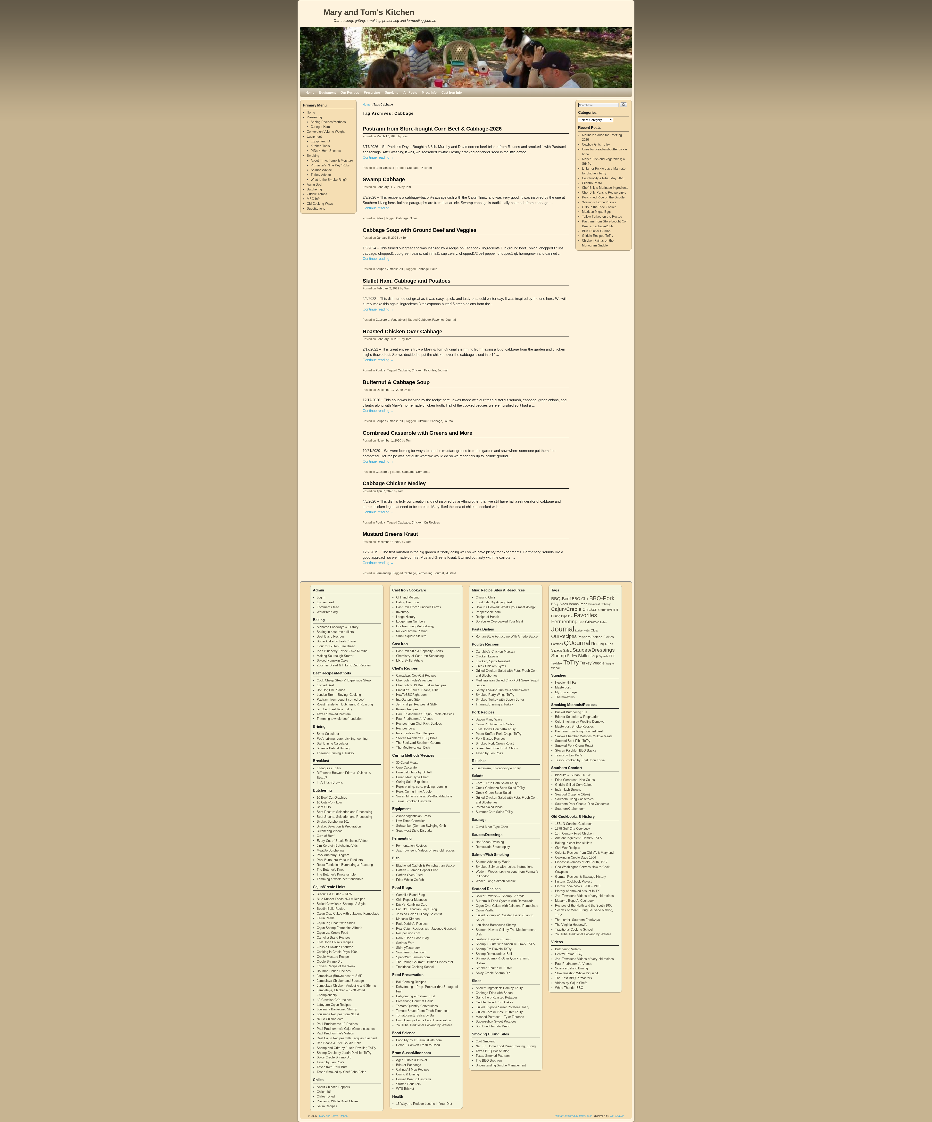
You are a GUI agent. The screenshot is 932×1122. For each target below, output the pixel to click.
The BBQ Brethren (489, 1060)
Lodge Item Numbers (410, 621)
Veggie (598, 663)
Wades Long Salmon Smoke (496, 881)
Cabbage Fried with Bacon (494, 993)
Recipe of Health (487, 617)
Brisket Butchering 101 (333, 821)
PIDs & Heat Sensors (326, 151)
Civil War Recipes (567, 848)
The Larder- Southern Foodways (577, 920)
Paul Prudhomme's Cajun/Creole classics (346, 1029)
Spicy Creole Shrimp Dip (334, 1057)
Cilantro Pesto (592, 183)
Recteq (597, 643)
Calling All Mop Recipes (412, 1069)
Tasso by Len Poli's (330, 1062)
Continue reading (378, 157)
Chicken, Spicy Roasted (493, 661)
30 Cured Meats (407, 762)
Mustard (450, 573)
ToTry (571, 662)
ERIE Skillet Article (409, 660)
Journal (451, 319)
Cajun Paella (325, 918)
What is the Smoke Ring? (329, 179)
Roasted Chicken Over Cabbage (402, 331)
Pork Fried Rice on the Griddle (603, 197)
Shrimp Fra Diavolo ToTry (494, 949)
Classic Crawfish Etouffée (335, 947)
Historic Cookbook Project (573, 881)
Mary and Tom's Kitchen (369, 12)
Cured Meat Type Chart (412, 777)
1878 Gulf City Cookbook (572, 828)
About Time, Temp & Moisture (332, 160)
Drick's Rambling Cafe (411, 904)
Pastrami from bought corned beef (341, 699)
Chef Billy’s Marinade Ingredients (605, 187)
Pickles (608, 637)
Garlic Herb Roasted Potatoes (497, 997)
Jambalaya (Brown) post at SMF (339, 976)
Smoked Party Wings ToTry (495, 694)
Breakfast (594, 604)
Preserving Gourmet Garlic (414, 1001)
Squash (603, 656)
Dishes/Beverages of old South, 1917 (581, 862)
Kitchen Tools (320, 146)
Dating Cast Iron (407, 602)
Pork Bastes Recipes (491, 738)
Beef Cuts (324, 807)
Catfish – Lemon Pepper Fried (417, 870)
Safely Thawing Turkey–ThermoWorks (502, 690)
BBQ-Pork (602, 598)
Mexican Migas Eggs (597, 211)
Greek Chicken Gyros (491, 666)
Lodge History (406, 617)
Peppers (584, 637)
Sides (379, 218)
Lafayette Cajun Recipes (334, 1005)
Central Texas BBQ (568, 954)
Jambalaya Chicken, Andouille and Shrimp (346, 985)
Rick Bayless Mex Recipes (415, 733)
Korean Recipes (407, 709)
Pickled (596, 637)
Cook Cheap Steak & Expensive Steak (344, 680)
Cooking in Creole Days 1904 (337, 952)
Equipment (327, 92)
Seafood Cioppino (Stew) (493, 939)
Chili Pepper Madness (411, 899)
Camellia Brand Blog (410, 895)
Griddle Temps (317, 194)
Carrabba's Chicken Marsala (495, 651)
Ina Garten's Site (408, 699)
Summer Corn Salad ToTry (494, 812)
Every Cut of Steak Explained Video (342, 841)
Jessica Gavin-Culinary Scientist (419, 914)
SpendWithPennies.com (413, 957)
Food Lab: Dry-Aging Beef (494, 602)
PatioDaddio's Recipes (412, 923)
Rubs (609, 644)
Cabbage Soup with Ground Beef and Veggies (419, 230)
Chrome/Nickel (608, 609)
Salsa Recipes (327, 1106)
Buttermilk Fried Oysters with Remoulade (504, 901)
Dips (564, 616)
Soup (433, 268)
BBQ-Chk (580, 599)
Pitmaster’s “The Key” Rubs (330, 165)
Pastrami (427, 167)
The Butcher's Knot (330, 869)
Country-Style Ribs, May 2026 (603, 178)
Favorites (438, 319)
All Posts (410, 92)
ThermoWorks (565, 697)
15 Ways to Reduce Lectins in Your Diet (424, 1104)
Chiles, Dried (326, 1096)
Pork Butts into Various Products (340, 860)
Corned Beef (325, 685)
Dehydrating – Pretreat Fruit (415, 996)
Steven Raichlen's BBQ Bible (416, 738)
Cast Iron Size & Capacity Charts (419, 651)
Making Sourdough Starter (335, 656)
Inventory (402, 612)
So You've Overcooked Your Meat (499, 621)
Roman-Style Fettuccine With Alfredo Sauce (507, 636)
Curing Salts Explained (412, 782)
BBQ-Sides (559, 604)
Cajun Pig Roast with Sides (336, 923)
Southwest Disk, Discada (414, 830)
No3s (586, 630)
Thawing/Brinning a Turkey (335, 753)
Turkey (585, 663)
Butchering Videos (329, 831)
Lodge (578, 630)
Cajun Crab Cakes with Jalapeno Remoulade (348, 913)
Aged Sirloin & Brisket (411, 1060)
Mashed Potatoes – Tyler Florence (500, 1017)
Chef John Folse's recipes (335, 942)
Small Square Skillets (411, 636)
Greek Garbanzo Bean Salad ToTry (500, 788)
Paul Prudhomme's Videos (335, 1033)
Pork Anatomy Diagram (333, 855)
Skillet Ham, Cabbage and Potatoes (406, 281)
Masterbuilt (563, 687)
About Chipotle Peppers (333, 1087)
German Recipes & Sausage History (580, 876)
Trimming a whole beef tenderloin (340, 719)
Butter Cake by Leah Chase (336, 641)
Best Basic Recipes (331, 636)
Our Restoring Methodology (415, 626)
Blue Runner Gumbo (596, 231)
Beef (379, 167)
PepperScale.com (488, 612)
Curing (555, 616)
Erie (570, 616)
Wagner (610, 663)
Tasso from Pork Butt (332, 1067)
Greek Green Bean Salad (493, 792)
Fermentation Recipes (411, 845)
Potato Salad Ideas (489, 807)
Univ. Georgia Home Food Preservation (423, 1020)
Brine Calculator (328, 734)
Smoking (392, 92)
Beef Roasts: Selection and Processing (344, 812)
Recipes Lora (405, 728)
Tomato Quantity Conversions (417, 1006)
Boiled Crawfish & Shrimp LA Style (341, 904)
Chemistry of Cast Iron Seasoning (420, 656)
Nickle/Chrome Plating (411, 631)
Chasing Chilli (485, 597)
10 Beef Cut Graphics (332, 797)
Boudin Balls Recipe (331, 908)
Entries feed (325, 602)
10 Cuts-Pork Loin (329, 802)
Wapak (555, 668)
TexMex (556, 663)
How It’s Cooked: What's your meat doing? (505, 607)
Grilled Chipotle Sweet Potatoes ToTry (502, 1007)
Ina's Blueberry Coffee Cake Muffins (342, 651)
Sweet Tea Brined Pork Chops (497, 748)
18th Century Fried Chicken (574, 833)
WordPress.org (327, 612)
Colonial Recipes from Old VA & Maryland (584, 852)
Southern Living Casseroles (574, 799)
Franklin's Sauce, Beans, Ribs (417, 690)
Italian (603, 622)
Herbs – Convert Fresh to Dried (418, 1045)
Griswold (592, 622)
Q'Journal (577, 643)
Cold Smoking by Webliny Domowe (579, 721)
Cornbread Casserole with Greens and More (417, 433)
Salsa (567, 650)
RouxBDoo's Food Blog (412, 938)
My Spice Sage (566, 692)
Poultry (380, 370)
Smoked (388, 167)
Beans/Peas (578, 604)
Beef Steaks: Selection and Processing (344, 817)
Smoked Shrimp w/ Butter (494, 968)
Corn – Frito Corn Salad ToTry (497, 783)
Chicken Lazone (487, 656)
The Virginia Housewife (571, 924)
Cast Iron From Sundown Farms (418, 607)
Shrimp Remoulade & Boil (494, 954)
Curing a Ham (320, 127)
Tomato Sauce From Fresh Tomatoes (422, 1011)
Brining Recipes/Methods (328, 122)
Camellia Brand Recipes (333, 937)
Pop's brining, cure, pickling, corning (342, 738)
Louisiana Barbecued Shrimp (337, 1009)
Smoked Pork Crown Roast (495, 743)
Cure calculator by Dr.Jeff (414, 772)
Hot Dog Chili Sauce (331, 690)
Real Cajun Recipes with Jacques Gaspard (347, 1038)
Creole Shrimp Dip (329, 961)
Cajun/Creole (566, 609)
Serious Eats (405, 943)
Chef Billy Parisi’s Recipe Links (604, 192)
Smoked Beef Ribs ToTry (334, 709)
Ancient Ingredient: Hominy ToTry (499, 988)
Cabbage (413, 167)
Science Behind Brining (333, 748)
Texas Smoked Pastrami (334, 714)
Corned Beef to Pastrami (413, 1079)
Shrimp (558, 655)
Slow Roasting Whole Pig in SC (577, 973)
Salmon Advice (321, 170)
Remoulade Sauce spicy (493, 847)
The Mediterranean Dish (413, 747)
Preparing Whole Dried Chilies (337, 1101)
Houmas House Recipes (334, 971)
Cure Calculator (407, 767)
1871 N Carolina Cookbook (573, 824)
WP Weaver (617, 1115)
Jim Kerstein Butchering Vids (337, 845)
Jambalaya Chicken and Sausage (340, 981)
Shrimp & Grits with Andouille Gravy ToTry (505, 944)
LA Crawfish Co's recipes (334, 1000)
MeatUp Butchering (330, 850)
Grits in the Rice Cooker (599, 207)
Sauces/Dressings (594, 650)
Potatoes (557, 644)
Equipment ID (320, 141)
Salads (556, 650)
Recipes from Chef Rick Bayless (419, 723)
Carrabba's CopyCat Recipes (416, 675)
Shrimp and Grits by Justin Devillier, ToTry (346, 1048)
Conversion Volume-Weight (326, 131)
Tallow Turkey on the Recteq (602, 216)
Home (310, 92)
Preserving (372, 92)
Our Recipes (350, 92)
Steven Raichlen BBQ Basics (576, 750)
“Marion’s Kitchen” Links (599, 202)
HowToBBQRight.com (411, 694)
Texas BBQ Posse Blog (492, 1051)
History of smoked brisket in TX (577, 891)
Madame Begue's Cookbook (574, 900)
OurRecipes (432, 522)
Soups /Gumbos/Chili (390, 268)
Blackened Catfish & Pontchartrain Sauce (425, 865)
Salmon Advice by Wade (493, 862)
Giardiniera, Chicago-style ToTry (498, 768)
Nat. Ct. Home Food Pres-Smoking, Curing (506, 1046)
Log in (321, 597)
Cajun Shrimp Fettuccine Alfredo (339, 928)
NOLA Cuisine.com (330, 1019)
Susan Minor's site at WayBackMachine (424, 796)
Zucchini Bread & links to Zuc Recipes (344, 665)
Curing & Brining (407, 1074)
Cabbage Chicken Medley (394, 483)
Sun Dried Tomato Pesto (493, 1026)
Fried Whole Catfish (410, 880)
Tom (405, 136)
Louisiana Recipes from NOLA (338, 1014)
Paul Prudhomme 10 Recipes (337, 1024)
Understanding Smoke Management (501, 1065)
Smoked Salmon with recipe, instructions (504, 866)
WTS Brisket (405, 1088)
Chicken (417, 370)
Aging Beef (314, 184)
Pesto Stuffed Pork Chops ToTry (499, 734)
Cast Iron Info (451, 92)
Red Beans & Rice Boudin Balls (339, 1043)
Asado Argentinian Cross (413, 816)
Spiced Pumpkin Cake (332, 660)
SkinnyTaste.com (408, 948)
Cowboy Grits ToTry (596, 144)
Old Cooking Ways (320, 203)
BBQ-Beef (561, 598)
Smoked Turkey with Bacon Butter (500, 699)
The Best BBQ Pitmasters (573, 978)
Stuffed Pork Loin (408, 1084)
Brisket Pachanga (408, 1065)
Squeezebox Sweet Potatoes (496, 1021)
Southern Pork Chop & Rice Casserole (582, 804)
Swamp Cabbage (384, 179)
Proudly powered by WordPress (573, 1115)
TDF (612, 656)
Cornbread (423, 471)
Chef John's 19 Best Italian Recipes (421, 685)
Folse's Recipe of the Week (336, 966)
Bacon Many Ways (489, 719)
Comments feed (328, 607)
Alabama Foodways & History (337, 627)
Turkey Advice (321, 175)
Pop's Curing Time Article (414, 791)
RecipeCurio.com (408, 933)
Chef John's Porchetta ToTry (496, 729)
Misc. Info (429, 92)
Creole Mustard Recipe (333, 956)
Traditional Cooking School (415, 967)
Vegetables (398, 319)
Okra (594, 630)
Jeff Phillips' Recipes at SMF (416, 704)
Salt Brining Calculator (332, 743)
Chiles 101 (324, 1092)
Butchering (314, 189)
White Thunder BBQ (569, 988)
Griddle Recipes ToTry (597, 236)
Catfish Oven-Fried (409, 875)
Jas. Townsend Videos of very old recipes (425, 850)
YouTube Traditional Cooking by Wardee (424, 1025)
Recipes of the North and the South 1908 (583, 905)
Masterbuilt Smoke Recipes (574, 726)
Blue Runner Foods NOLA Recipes (341, 899)
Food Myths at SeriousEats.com (419, 1040)
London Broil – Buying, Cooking (339, 694)
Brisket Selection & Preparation (339, 826)
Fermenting (383, 573)
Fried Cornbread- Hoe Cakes (575, 780)
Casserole (382, 319)
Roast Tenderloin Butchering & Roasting (345, 704)
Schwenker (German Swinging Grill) (421, 825)
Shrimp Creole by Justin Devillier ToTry (344, 1053)
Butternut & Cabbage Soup (396, 382)
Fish (581, 622)
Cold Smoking (485, 1041)
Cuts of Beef (325, 836)
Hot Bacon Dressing (490, 842)
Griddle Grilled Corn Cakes (494, 1002)
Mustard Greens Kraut (390, 534)
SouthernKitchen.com (411, 952)
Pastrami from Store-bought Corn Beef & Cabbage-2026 (432, 129)
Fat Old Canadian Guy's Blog (416, 909)
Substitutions (316, 208)
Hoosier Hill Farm (567, 682)
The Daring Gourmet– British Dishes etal (424, 962)
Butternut (422, 421)
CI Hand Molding (407, 597)
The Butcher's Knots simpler (337, 874)
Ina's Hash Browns (330, 782)
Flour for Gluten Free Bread (336, 646)
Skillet (584, 655)
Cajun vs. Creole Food (332, 932)
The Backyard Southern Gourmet (419, 743)
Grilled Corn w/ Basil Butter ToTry (499, 1012)
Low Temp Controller (410, 821)
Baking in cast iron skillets (335, 632)
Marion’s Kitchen (408, 919)
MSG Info (313, 199)
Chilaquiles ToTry (329, 768)
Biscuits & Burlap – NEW (334, 894)
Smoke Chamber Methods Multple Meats (584, 736)
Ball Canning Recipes (411, 982)
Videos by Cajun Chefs (571, 983)
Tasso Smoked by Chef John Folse (341, 1072)
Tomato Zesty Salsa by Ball (415, 1015)
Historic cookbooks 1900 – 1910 (577, 886)
